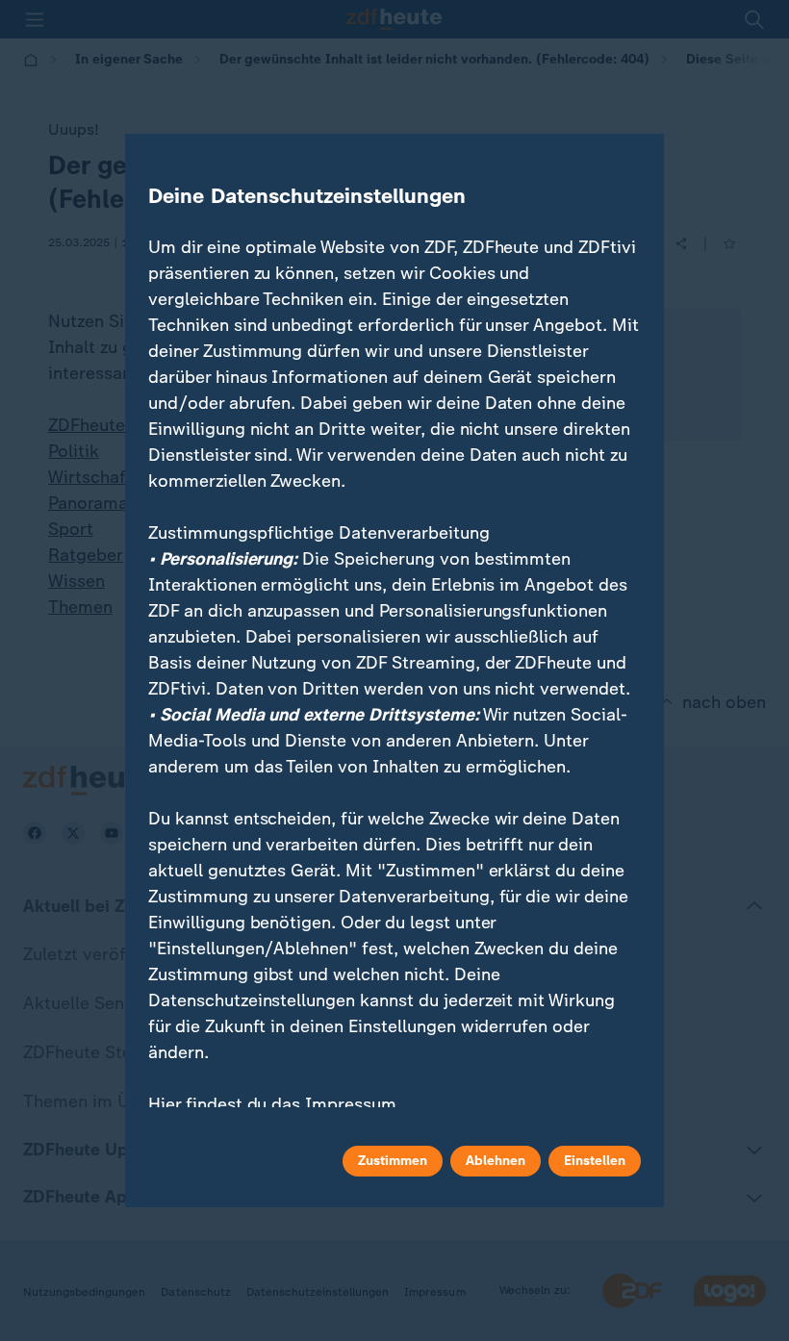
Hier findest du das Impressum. (274, 1104)
